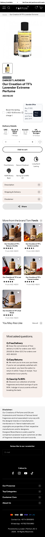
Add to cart (22, 149)
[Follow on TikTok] (32, 473)
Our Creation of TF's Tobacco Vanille (11, 245)
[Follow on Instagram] (19, 473)
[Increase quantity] (32, 141)
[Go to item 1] (7, 68)
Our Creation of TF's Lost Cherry (12, 278)
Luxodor (21, 529)
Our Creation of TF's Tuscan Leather (33, 278)
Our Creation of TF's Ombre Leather (33, 245)
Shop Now (36, 114)
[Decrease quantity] (6, 141)
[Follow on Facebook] (13, 473)
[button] (8, 248)
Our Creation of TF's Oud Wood (12, 312)
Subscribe (22, 460)
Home (4, 14)
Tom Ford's (7, 78)
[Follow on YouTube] (25, 473)
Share (24, 206)
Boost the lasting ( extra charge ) (13, 113)
